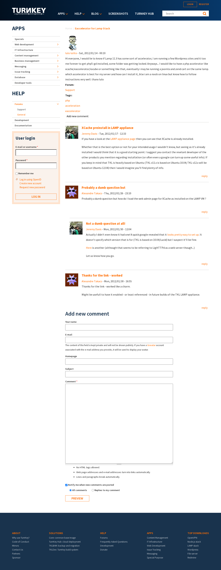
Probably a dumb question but (103, 188)
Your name (70, 321)
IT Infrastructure (24, 50)
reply (204, 176)
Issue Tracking (154, 549)
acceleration (72, 105)
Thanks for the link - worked (102, 275)
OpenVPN (192, 537)
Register (204, 4)
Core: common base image (62, 537)
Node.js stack (194, 541)
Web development (24, 44)
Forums (19, 104)
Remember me (25, 173)
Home (68, 28)
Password (21, 160)
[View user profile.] (72, 43)
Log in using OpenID (30, 179)
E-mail (68, 334)
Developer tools (23, 82)
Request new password (32, 187)
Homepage (71, 356)
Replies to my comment (107, 490)
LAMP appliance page (123, 139)
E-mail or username (27, 146)
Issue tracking (22, 71)
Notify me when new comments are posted (91, 484)
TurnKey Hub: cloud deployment (65, 541)
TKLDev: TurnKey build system (63, 549)
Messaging (20, 66)
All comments (80, 490)
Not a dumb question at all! (105, 224)
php (67, 100)
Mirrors (15, 545)
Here (89, 247)
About (16, 533)
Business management (27, 60)
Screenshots (118, 14)
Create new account (30, 183)
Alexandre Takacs (92, 193)
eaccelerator (72, 111)
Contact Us (17, 549)
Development (22, 120)
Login (190, 4)
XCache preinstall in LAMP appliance (107, 128)
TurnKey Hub (144, 14)
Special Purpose (155, 557)
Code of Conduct (20, 541)
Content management (27, 55)
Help (77, 14)
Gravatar (151, 345)
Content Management (157, 537)
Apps (60, 14)
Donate (103, 549)
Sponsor (16, 557)
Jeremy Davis (89, 133)
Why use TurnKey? (21, 537)
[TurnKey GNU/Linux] (29, 13)
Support (70, 90)
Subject (69, 368)
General (21, 114)
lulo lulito (71, 53)
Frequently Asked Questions (113, 541)
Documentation (23, 125)
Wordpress (193, 549)
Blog (94, 14)
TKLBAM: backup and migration (64, 545)
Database (20, 77)
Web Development (156, 545)
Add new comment (78, 116)
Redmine (192, 557)
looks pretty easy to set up (183, 234)
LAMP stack (193, 545)
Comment (71, 381)
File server (193, 553)
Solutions (56, 533)
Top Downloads (198, 533)
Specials (19, 39)
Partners (16, 553)
